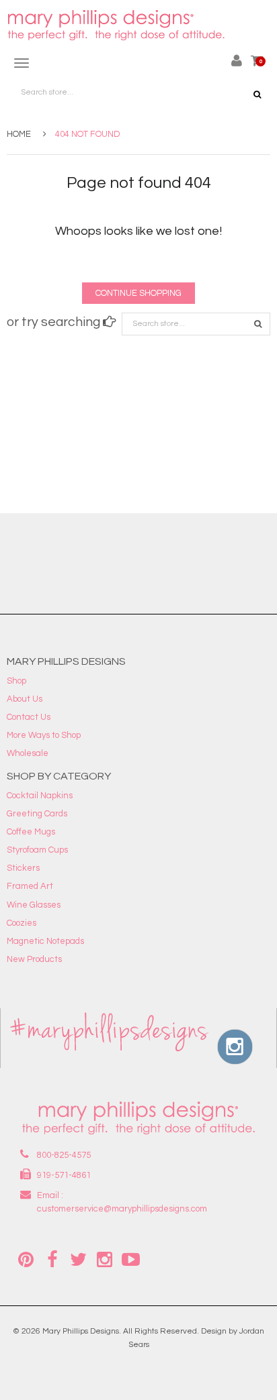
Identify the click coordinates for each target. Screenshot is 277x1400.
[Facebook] (52, 1258)
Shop (16, 681)
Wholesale (27, 753)
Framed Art (30, 886)
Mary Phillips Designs (80, 1331)
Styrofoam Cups (37, 850)
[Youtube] (130, 1258)
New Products (34, 959)
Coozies (21, 923)
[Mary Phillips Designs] (118, 25)
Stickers (23, 868)
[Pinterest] (25, 1258)
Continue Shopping (138, 293)
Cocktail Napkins (40, 795)
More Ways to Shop (44, 735)
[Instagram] (104, 1258)
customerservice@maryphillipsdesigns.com (122, 1209)
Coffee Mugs (31, 832)
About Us (24, 699)
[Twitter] (78, 1258)
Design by (219, 1331)
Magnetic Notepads (45, 941)
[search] (257, 95)
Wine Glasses (34, 905)
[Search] (258, 324)
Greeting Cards (37, 813)
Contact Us (28, 717)
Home (19, 134)
